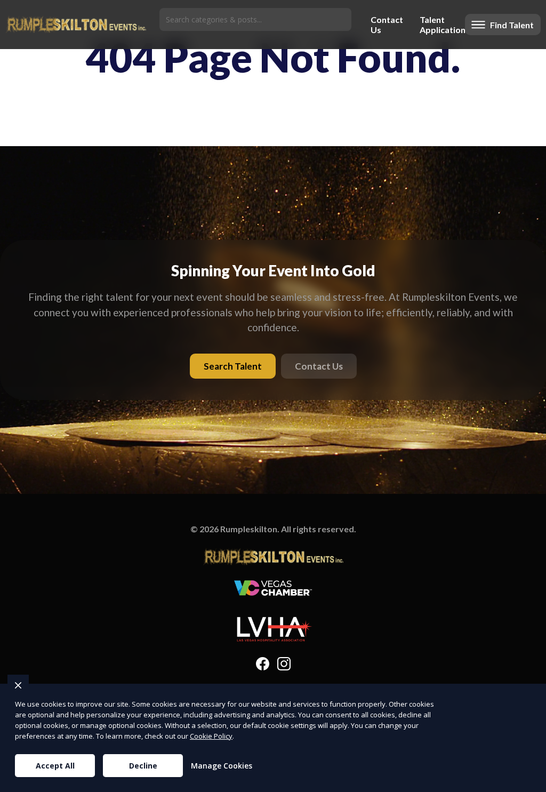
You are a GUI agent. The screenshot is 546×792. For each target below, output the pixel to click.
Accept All (55, 766)
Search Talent (233, 366)
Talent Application (440, 24)
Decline (143, 766)
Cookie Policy (211, 736)
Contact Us (385, 24)
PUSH (529, 782)
